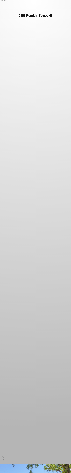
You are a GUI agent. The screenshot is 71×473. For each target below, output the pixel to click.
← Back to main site (3, 0)
